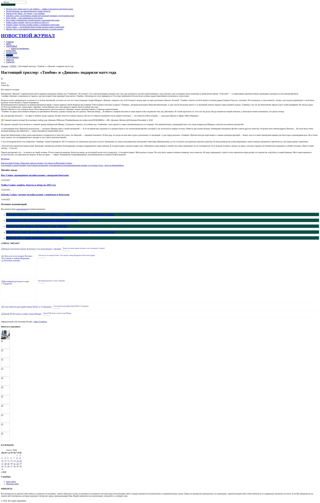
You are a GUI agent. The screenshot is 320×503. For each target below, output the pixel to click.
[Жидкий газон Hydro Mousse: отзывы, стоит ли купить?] (5, 357)
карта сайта (11, 482)
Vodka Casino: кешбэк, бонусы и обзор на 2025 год (27, 22)
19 (8, 464)
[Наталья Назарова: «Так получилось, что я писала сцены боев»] (5, 422)
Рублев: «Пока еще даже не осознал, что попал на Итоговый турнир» (36, 163)
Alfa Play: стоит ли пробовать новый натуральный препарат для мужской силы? (40, 16)
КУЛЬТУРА (11, 51)
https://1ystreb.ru (40, 322)
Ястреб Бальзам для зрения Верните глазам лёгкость (28, 11)
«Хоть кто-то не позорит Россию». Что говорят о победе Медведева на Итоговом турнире (66, 255)
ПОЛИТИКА (11, 53)
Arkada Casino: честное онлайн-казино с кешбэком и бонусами (32, 25)
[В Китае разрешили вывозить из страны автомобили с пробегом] (5, 385)
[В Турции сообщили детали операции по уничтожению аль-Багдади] (5, 394)
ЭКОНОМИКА (12, 57)
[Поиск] (2, 2)
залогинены (21, 209)
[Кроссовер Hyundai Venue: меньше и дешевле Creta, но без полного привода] (5, 440)
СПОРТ (9, 55)
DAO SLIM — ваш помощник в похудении (24, 18)
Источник (5, 159)
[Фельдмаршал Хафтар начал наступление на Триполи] (5, 431)
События (10, 62)
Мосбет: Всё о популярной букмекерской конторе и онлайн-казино (34, 29)
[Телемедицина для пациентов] (5, 338)
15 (17, 461)
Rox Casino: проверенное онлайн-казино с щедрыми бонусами (32, 20)
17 (2, 464)
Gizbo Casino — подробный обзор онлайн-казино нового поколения (35, 27)
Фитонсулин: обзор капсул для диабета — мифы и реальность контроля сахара (39, 9)
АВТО (8, 44)
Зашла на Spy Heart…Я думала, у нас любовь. (25, 13)
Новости (10, 60)
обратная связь (12, 484)
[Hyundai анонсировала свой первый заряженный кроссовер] (5, 375)
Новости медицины (20, 48)
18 (5, 464)
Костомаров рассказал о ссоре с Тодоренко (51, 281)
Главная (10, 42)
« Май (3, 472)
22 (17, 464)
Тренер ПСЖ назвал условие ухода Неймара (57, 313)
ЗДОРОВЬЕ (11, 46)
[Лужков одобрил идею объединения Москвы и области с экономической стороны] (5, 348)
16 (21, 461)
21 (15, 464)
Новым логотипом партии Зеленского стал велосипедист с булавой (83, 248)
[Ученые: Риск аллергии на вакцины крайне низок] (5, 366)
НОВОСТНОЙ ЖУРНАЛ (28, 35)
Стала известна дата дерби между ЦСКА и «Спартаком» (71, 306)
